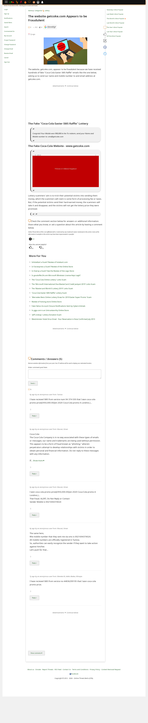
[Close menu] (5, 65)
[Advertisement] (65, 102)
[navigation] (105, 34)
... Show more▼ (38, 460)
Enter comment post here (37, 367)
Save (33, 239)
